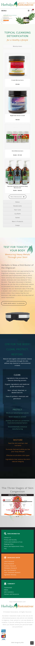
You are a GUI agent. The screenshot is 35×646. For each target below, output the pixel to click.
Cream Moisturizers (17, 80)
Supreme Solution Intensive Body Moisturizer (17, 187)
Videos (6, 590)
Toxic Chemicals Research (12, 572)
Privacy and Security (10, 540)
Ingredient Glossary (10, 574)
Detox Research (9, 563)
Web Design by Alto (17, 642)
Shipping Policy (8, 544)
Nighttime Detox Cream (17, 115)
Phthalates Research (10, 568)
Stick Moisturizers (17, 151)
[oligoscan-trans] (18, 316)
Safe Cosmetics (9, 592)
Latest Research (9, 561)
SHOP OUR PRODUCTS (6, 20)
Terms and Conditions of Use (13, 542)
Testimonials (8, 587)
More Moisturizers (16, 197)
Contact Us (7, 537)
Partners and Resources (11, 594)
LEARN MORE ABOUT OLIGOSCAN (14, 303)
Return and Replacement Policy (14, 546)
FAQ (5, 548)
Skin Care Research (10, 570)
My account (31, 3)
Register (22, 3)
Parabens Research (10, 566)
